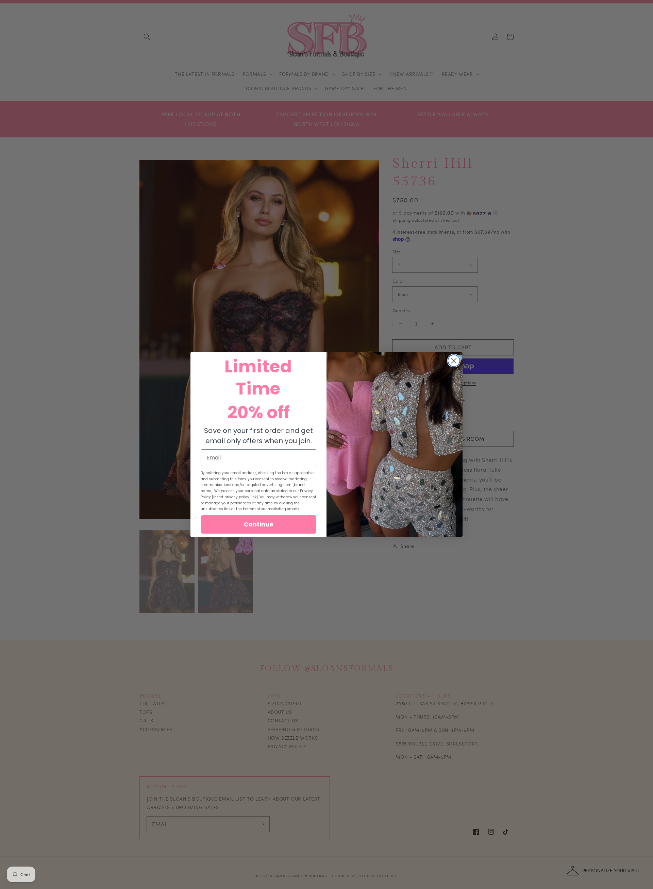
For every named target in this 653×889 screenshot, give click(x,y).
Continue (258, 524)
